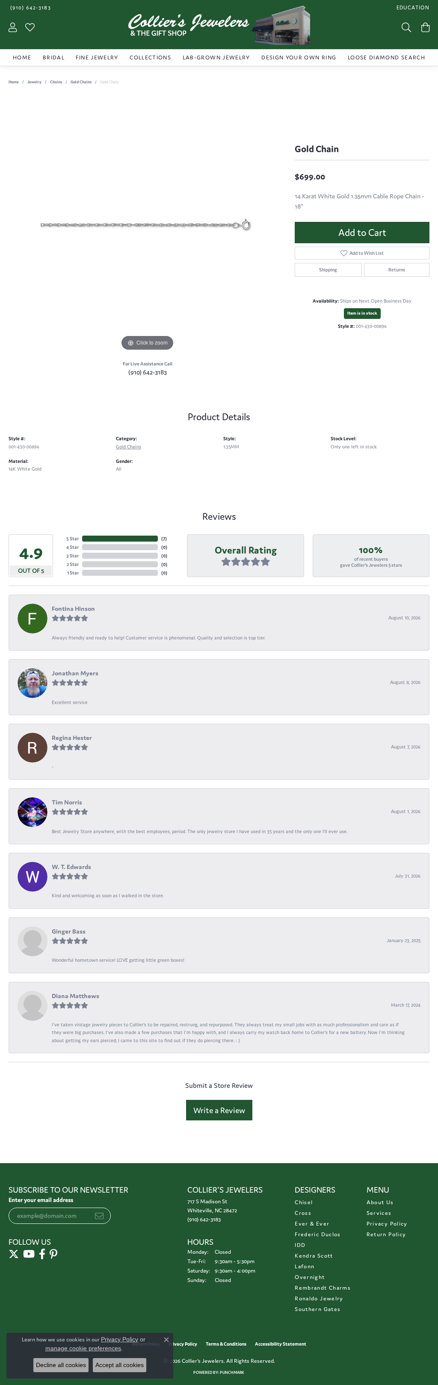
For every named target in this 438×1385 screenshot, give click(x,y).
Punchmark (232, 1372)
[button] (412, 7)
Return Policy (386, 1234)
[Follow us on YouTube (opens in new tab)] (29, 1254)
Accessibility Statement (280, 1344)
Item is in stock (362, 313)
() (164, 539)
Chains (56, 82)
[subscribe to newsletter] (99, 1215)
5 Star (72, 539)
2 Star (73, 564)
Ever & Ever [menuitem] (312, 1223)
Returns (396, 270)
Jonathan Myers (75, 673)
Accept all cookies (119, 1364)
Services (379, 1213)
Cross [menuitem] (303, 1213)
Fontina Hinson (73, 608)
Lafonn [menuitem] (304, 1266)
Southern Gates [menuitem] (317, 1309)
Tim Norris (67, 802)
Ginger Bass (69, 931)
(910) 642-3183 (147, 372)
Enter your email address (41, 1200)
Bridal (54, 57)
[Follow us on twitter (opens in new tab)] (14, 1254)
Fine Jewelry (97, 57)
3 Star (72, 556)
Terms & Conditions (226, 1344)
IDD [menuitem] (300, 1245)
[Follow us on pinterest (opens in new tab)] (53, 1254)
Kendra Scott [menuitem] (314, 1255)
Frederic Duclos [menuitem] (317, 1234)
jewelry (34, 82)
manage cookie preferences (83, 1348)
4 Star (72, 547)
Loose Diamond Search (386, 57)
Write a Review (219, 1110)
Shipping (328, 270)
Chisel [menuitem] (304, 1202)
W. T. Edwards (71, 867)
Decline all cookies (61, 1364)
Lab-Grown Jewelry (216, 57)
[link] (30, 7)
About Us (380, 1202)
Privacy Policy (387, 1223)
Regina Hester (72, 738)
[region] (147, 225)
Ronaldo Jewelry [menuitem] (319, 1298)
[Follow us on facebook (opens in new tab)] (42, 1254)
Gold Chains (81, 82)
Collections (150, 57)
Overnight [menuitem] (310, 1277)
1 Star (73, 573)
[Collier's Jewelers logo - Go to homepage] (219, 27)
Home (22, 57)
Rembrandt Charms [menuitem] (323, 1287)
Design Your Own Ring (298, 57)
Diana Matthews (75, 996)
